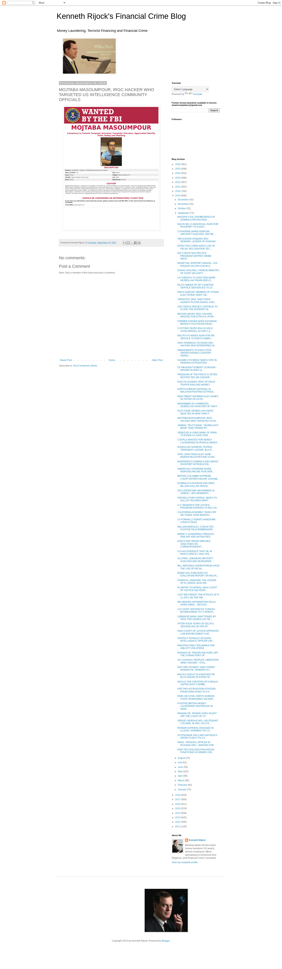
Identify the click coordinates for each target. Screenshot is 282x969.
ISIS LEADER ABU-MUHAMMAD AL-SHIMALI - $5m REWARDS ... (196, 492)
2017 (178, 799)
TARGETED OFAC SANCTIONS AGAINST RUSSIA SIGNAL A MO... (196, 300)
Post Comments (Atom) (85, 365)
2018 (178, 795)
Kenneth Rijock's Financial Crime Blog (121, 16)
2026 (178, 164)
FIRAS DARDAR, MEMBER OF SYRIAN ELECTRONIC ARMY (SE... (198, 293)
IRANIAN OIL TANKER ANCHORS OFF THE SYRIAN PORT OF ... (197, 654)
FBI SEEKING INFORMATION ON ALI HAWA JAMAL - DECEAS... (196, 603)
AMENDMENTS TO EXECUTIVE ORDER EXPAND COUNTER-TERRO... (194, 353)
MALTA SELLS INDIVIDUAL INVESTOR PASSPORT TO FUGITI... (197, 225)
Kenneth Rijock (197, 840)
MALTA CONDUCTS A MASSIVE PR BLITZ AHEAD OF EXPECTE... (196, 675)
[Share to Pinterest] (139, 243)
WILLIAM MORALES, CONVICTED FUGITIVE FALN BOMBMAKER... (195, 528)
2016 (178, 804)
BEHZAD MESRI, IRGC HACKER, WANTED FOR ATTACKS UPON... (196, 315)
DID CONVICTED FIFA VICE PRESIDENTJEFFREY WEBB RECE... (194, 256)
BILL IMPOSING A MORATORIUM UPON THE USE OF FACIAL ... (198, 567)
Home (112, 360)
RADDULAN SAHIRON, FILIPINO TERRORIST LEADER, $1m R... (195, 448)
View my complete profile (185, 862)
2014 (178, 813)
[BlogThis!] (128, 243)
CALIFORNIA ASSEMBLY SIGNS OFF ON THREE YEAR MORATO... (196, 513)
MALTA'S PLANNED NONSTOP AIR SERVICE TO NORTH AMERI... (195, 337)
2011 (178, 826)
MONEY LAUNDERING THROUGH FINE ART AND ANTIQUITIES (195, 535)
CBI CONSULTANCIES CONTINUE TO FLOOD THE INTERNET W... (197, 308)
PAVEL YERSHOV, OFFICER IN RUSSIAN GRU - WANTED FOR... (196, 743)
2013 (178, 817)
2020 (178, 191)
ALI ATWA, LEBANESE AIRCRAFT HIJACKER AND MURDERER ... (195, 559)
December (183, 199)
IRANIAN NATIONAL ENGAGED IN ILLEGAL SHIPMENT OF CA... (195, 729)
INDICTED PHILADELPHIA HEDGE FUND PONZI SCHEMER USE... (195, 751)
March (181, 780)
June (181, 767)
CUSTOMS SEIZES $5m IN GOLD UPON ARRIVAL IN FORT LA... (195, 329)
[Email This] (124, 243)
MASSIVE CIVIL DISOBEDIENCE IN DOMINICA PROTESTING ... (196, 218)
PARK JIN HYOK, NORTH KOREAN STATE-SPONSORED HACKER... (196, 697)
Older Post (157, 360)
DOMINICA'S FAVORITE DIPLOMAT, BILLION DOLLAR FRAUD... (196, 484)
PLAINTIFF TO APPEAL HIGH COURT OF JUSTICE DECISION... (197, 589)
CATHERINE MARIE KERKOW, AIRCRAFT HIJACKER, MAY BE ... (196, 232)
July (180, 762)
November (183, 204)
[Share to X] (132, 243)
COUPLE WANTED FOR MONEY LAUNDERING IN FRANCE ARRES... (198, 441)
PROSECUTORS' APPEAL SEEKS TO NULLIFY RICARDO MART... (197, 499)
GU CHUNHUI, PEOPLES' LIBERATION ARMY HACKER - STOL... (198, 661)
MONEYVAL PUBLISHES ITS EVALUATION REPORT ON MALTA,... (198, 574)
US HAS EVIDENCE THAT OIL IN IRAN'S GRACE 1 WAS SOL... (194, 552)
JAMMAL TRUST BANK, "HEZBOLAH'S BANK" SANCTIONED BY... (197, 426)
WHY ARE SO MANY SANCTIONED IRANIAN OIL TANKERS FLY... (196, 668)
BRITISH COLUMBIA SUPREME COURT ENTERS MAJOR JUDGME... (198, 477)
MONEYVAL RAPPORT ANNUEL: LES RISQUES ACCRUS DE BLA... (197, 264)
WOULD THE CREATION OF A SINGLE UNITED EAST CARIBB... (197, 683)
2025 (178, 168)
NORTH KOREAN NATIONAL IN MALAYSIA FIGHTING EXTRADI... (196, 390)
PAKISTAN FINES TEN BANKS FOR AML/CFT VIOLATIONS (196, 647)
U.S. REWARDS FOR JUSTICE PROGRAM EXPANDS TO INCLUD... (198, 506)
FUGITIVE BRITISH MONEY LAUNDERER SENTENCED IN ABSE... (195, 706)
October (182, 208)
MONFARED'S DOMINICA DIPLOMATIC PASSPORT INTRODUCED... (198, 463)
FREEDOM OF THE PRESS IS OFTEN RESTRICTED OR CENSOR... (197, 376)
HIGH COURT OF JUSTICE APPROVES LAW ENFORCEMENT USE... (198, 632)
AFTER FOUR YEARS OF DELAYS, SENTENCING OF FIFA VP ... (195, 625)
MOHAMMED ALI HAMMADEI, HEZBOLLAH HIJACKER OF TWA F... (198, 405)
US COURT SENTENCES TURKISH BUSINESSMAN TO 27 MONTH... (196, 610)
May (180, 771)
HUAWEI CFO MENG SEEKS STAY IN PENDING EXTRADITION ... (197, 361)
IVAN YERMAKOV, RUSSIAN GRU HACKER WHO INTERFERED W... (196, 344)
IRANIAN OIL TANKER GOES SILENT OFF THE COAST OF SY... (197, 714)
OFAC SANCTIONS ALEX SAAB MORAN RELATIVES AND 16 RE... (196, 455)
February (183, 785)
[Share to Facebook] (135, 243)
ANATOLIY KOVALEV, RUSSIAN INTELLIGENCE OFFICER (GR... (195, 639)
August (182, 758)
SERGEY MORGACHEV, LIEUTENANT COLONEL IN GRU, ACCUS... (197, 722)
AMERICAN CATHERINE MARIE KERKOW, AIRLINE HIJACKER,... (196, 470)
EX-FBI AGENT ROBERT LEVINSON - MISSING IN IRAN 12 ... (197, 368)
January (182, 789)
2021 (178, 186)
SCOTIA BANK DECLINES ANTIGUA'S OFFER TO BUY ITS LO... (197, 736)
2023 (178, 177)
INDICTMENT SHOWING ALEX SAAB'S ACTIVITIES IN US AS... (197, 397)
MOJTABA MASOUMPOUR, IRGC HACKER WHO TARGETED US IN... (197, 419)
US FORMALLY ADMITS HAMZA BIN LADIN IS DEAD (196, 521)
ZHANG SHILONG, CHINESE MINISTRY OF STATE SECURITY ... (198, 271)
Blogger (166, 940)
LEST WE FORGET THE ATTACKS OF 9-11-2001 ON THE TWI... (198, 596)
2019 (178, 195)
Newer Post (66, 360)
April (180, 776)
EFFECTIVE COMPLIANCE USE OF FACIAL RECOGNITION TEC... (196, 247)
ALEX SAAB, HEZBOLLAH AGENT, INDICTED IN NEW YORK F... (195, 412)
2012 (178, 822)
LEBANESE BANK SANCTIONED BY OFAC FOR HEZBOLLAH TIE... (196, 618)
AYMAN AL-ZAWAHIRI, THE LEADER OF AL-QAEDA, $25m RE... (196, 581)
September (184, 213)
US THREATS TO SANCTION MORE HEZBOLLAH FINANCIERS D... (196, 279)
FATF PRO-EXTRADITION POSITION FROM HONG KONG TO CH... (196, 690)
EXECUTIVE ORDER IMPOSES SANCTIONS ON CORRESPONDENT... (193, 544)
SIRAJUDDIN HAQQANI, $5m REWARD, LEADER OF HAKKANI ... (197, 240)
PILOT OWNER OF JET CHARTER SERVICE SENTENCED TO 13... (195, 286)
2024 (178, 173)
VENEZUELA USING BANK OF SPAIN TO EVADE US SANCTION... (197, 434)
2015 (178, 808)
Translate (197, 94)
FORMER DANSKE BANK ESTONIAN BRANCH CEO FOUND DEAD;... (197, 322)
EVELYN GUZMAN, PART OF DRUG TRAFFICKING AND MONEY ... (196, 383)
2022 (178, 182)
